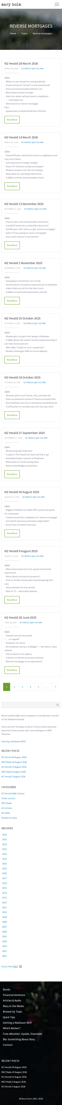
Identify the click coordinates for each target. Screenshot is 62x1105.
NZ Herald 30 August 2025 (21, 492)
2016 (4, 883)
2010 (4, 912)
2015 (4, 887)
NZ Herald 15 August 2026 (14, 766)
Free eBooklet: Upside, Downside (22, 1034)
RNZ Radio (6, 803)
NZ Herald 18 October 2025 (22, 377)
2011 (4, 907)
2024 (4, 844)
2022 (4, 853)
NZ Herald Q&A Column (32, 68)
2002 (4, 951)
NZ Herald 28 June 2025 (20, 617)
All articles (6, 808)
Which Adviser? (11, 1028)
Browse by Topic (12, 1011)
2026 (4, 834)
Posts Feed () (9, 966)
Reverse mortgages (42, 33)
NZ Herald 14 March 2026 (21, 137)
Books (6, 989)
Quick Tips (9, 1017)
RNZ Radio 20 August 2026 (14, 762)
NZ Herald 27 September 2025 (24, 433)
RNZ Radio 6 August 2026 (13, 771)
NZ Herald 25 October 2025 (22, 318)
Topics (24, 33)
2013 (4, 897)
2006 (4, 931)
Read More (12, 119)
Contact (8, 1044)
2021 (4, 858)
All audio (5, 812)
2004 (4, 941)
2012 (4, 902)
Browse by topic (9, 817)
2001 (4, 955)
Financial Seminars (14, 995)
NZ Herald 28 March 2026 (21, 63)
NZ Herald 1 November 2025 (23, 263)
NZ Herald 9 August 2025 (21, 551)
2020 (4, 863)
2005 (4, 936)
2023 (4, 849)
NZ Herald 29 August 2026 (14, 757)
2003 (4, 946)
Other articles (8, 798)
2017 (4, 878)
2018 (4, 873)
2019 (4, 868)
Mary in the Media (13, 1006)
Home (13, 33)
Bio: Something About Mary (19, 1039)
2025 (4, 839)
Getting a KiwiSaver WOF (13, 741)
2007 (4, 926)
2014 (4, 892)
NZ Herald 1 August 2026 (13, 776)
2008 (4, 921)
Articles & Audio (12, 1000)
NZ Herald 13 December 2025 (24, 204)
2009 (4, 917)
